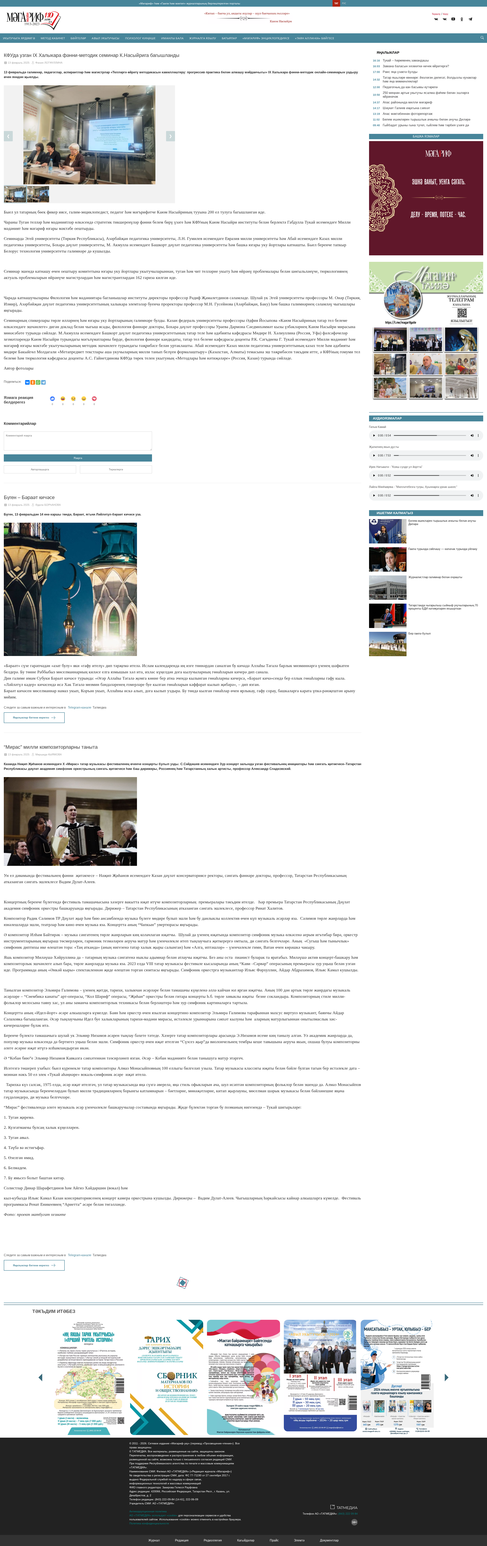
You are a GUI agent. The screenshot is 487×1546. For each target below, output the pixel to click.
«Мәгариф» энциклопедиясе (266, 38)
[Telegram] (470, 20)
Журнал (154, 1540)
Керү (445, 14)
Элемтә (299, 1540)
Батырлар (229, 38)
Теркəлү (436, 14)
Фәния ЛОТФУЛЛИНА (48, 62)
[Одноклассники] (32, 382)
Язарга (78, 457)
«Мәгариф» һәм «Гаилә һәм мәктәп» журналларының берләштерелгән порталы (189, 3)
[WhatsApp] (38, 382)
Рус (344, 3)
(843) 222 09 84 (348, 1513)
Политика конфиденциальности (149, 1523)
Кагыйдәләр (245, 1540)
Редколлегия (213, 1540)
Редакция (182, 1540)
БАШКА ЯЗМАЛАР (426, 136)
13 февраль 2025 (18, 62)
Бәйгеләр (78, 38)
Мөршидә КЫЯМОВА (48, 754)
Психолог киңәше (140, 38)
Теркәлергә (116, 469)
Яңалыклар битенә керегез (31, 717)
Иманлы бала (172, 38)
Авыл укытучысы (105, 38)
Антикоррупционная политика (148, 1511)
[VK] (436, 20)
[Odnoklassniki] (462, 20)
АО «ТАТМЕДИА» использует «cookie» (153, 1515)
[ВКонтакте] (27, 382)
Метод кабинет (53, 38)
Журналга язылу (202, 38)
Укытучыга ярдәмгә (19, 38)
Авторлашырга (40, 469)
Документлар (329, 1540)
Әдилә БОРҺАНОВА (48, 504)
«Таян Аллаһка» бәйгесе (314, 38)
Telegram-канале (79, 707)
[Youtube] (453, 20)
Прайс (274, 1540)
